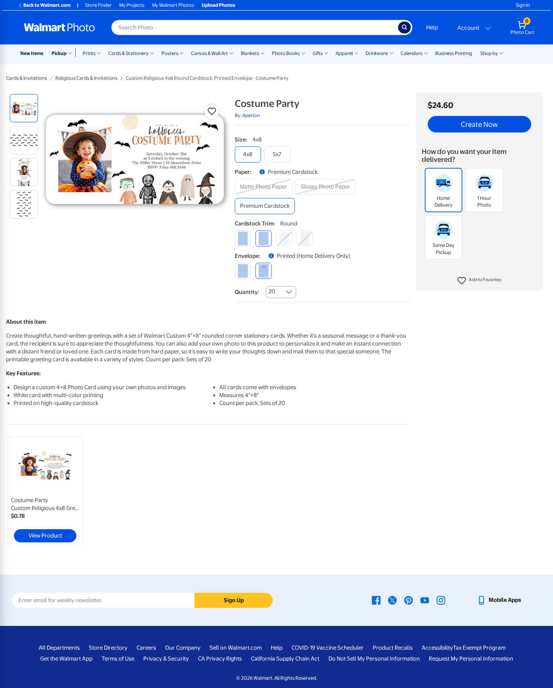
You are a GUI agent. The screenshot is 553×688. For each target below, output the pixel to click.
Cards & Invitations (26, 78)
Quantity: (247, 292)
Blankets (250, 53)
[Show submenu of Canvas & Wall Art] (231, 52)
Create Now (479, 124)
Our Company (183, 647)
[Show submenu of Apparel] (356, 52)
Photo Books (286, 53)
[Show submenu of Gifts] (326, 52)
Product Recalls (393, 647)
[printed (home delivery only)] (263, 271)
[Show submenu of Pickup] (72, 52)
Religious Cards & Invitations (86, 78)
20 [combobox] (272, 291)
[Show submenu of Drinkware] (391, 52)
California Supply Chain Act (285, 658)
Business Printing (453, 53)
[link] (45, 491)
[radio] (24, 108)
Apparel (344, 53)
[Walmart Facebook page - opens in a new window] (376, 600)
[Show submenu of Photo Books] (303, 52)
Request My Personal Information (471, 658)
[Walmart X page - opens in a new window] (392, 600)
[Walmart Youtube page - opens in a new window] (424, 600)
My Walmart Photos (173, 5)
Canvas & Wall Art (209, 53)
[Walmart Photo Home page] (59, 27)
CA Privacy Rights (220, 658)
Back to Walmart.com (46, 5)
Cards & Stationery (128, 53)
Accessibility (437, 647)
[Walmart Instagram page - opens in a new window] (440, 600)
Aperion (251, 115)
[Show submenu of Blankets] (262, 52)
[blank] (243, 271)
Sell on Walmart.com (236, 647)
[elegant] (284, 238)
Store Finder (98, 5)
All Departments (59, 647)
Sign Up (234, 600)
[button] (479, 280)
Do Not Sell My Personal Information (374, 658)
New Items (31, 53)
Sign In (523, 5)
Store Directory (108, 647)
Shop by (489, 53)
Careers (146, 647)
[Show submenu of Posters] (181, 52)
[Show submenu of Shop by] (501, 52)
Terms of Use (118, 658)
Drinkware (377, 53)
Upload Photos (218, 5)
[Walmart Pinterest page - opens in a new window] (408, 600)
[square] (243, 238)
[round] (263, 238)
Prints (89, 53)
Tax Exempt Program (479, 647)
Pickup (59, 53)
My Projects (131, 5)
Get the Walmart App (66, 658)
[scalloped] (305, 238)
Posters (169, 53)
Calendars (411, 53)
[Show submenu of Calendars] (426, 52)
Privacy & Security (166, 658)
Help (432, 27)
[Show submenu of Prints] (99, 52)
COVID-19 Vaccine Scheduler (328, 647)
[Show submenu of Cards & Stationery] (152, 52)
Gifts (318, 53)
